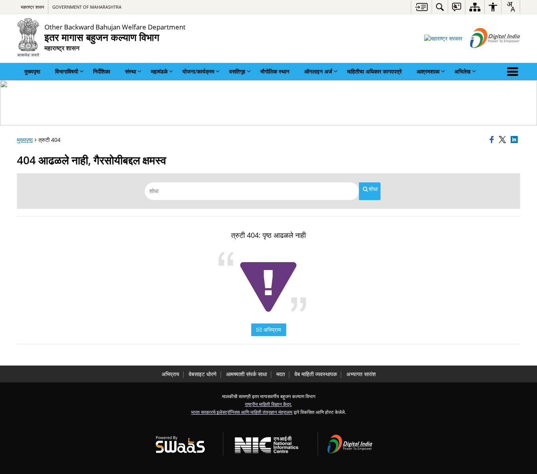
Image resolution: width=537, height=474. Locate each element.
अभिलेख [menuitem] (462, 71)
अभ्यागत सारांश (361, 374)
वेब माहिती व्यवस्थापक (315, 374)
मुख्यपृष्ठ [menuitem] (32, 71)
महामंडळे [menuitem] (159, 71)
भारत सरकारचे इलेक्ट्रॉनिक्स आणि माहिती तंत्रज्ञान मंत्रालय (241, 412)
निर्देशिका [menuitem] (101, 71)
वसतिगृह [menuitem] (237, 71)
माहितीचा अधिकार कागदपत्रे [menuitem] (374, 71)
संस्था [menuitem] (130, 71)
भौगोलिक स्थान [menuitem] (274, 71)
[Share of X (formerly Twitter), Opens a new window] (503, 140)
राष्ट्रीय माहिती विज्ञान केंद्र (268, 404)
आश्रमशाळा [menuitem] (428, 71)
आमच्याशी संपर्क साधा (246, 374)
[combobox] (511, 6)
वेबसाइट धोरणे (203, 374)
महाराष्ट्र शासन (32, 7)
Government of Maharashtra (86, 7)
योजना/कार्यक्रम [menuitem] (198, 71)
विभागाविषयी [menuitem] (66, 71)
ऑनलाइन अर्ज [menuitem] (318, 71)
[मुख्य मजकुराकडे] (421, 6)
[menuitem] (440, 7)
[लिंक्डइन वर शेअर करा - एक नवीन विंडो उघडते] (515, 140)
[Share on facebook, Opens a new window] (493, 140)
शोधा (373, 189)
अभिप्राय (271, 329)
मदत (280, 374)
